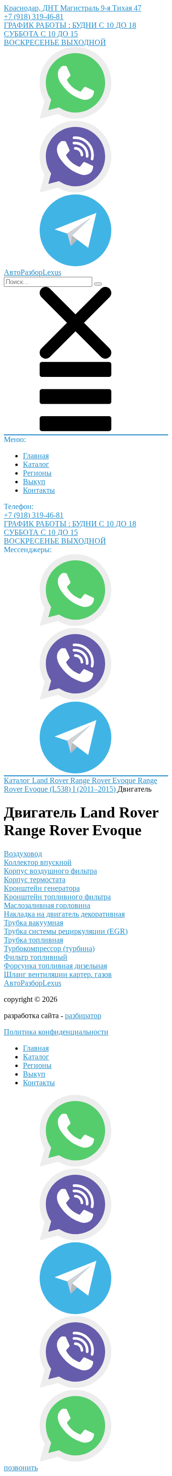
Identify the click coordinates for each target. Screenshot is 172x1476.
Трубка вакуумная (33, 923)
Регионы (37, 473)
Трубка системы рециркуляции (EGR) (66, 931)
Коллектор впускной (38, 862)
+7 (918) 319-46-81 (34, 16)
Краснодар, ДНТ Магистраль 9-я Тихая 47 (72, 8)
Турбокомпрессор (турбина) (49, 948)
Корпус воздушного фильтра (50, 871)
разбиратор (83, 1015)
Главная (36, 456)
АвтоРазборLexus (32, 983)
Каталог (36, 464)
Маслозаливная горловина (47, 905)
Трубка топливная (33, 940)
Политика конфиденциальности (56, 1032)
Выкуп (34, 481)
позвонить (21, 1468)
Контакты (39, 490)
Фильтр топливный (35, 957)
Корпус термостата (34, 879)
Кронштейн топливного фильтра (57, 897)
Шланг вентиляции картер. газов (58, 974)
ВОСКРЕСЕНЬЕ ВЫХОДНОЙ (55, 42)
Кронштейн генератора (42, 888)
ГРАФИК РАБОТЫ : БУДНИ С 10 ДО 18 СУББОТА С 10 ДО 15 (70, 29)
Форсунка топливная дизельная (55, 966)
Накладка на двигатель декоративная (64, 914)
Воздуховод (23, 854)
